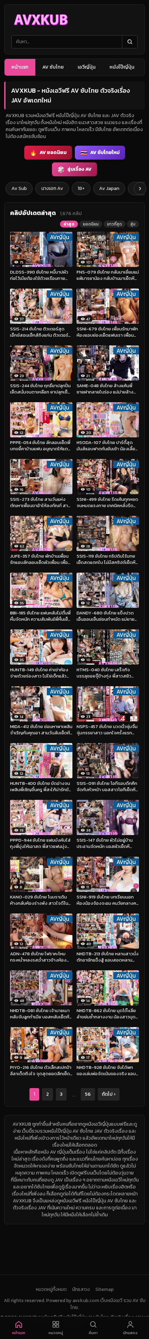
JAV (59, 1180)
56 (88, 1094)
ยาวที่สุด (114, 224)
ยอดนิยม (91, 224)
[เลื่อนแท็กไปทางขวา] (140, 188)
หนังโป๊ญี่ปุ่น (121, 67)
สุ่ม (132, 224)
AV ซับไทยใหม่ (100, 152)
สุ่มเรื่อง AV (74, 169)
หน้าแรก (19, 67)
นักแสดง (81, 1289)
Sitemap (104, 1289)
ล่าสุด (68, 224)
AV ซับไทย (53, 67)
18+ (81, 188)
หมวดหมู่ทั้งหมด (51, 1289)
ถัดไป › (108, 1094)
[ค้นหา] (129, 42)
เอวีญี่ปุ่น (87, 67)
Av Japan (109, 188)
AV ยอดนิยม (48, 152)
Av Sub (19, 188)
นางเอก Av (52, 188)
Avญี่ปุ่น (59, 237)
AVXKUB (21, 1124)
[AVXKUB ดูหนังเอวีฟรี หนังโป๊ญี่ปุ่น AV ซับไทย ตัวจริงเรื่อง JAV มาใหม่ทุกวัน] (40, 20)
